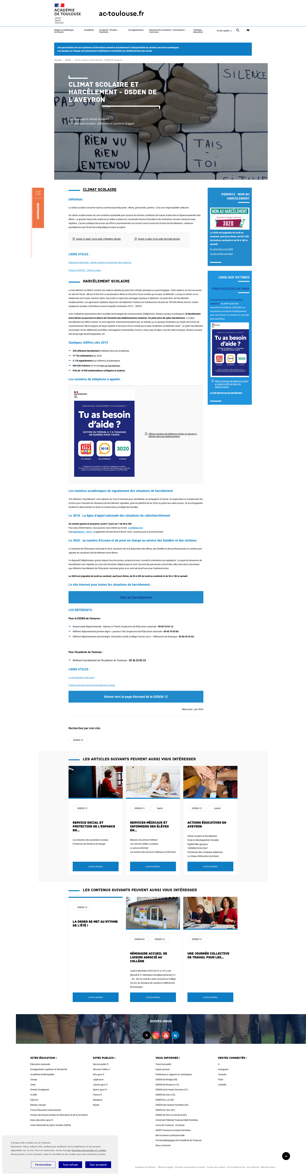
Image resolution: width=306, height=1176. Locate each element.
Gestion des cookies (216, 1167)
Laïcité (217, 808)
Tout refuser (70, 1165)
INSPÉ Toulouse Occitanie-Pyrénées (173, 1130)
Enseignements (136, 30)
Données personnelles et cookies (89, 1150)
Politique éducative (198, 31)
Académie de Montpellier (42, 1074)
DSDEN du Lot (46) (165, 1099)
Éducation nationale (40, 1064)
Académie (89, 30)
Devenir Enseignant (39, 1089)
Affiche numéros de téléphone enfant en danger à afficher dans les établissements (172, 435)
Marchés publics (268, 1167)
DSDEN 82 (140, 939)
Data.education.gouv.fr (41, 1119)
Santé (160, 808)
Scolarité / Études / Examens (108, 31)
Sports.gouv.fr (100, 1089)
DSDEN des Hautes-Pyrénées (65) (172, 1104)
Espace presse (163, 1069)
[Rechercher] (237, 30)
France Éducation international (45, 1109)
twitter (147, 1035)
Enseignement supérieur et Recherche (48, 1069)
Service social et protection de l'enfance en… (94, 826)
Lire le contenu (95, 866)
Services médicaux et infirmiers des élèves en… (149, 826)
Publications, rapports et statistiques (174, 1074)
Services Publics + (101, 1069)
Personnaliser (43, 1165)
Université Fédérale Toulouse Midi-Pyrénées (177, 1119)
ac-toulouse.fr (121, 13)
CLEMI (33, 1094)
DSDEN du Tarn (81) (165, 1109)
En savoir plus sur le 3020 (221, 249)
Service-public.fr (101, 1064)
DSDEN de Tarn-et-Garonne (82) (171, 1114)
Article (68, 60)
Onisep (33, 1079)
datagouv (97, 1099)
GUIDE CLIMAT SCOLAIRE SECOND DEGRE (159, 238)
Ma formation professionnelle (170, 1135)
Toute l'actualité (163, 1064)
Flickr (220, 1079)
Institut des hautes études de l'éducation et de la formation (59, 1114)
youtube (166, 1035)
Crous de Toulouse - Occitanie (170, 1125)
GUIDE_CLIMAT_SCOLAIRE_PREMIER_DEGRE (98, 238)
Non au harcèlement (110, 365)
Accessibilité (248, 30)
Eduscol (34, 1099)
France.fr (97, 1094)
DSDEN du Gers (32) (165, 1094)
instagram (156, 1035)
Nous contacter (163, 1145)
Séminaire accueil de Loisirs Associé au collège (148, 957)
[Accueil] (70, 13)
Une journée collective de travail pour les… (208, 955)
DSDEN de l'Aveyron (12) (167, 1084)
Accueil (57, 60)
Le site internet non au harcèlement (226, 392)
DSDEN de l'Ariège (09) (166, 1079)
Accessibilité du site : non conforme (243, 1167)
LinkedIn (222, 1084)
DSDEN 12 (78, 739)
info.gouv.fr (98, 1074)
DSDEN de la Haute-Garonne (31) (172, 1089)
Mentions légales (166, 1167)
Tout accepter (98, 1165)
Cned (32, 1084)
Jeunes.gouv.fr (100, 1084)
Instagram (223, 1069)
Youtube (222, 1074)
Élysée (96, 1104)
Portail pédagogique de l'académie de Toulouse (178, 1140)
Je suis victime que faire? (221, 253)
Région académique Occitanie (64, 31)
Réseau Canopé (38, 1104)
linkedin (175, 1035)
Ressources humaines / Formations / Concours (167, 31)
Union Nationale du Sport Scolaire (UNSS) (50, 1125)
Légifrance (98, 1079)
